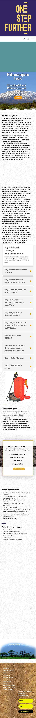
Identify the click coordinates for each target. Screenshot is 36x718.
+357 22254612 (9, 689)
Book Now (18, 97)
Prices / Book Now (19, 469)
